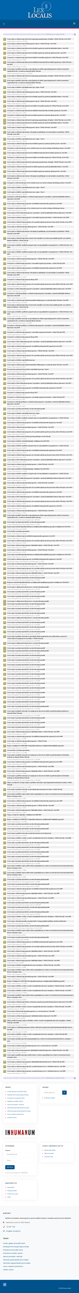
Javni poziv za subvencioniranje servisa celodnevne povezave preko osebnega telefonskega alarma (35, 208)
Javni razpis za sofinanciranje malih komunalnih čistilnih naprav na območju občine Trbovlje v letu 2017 (37, 364)
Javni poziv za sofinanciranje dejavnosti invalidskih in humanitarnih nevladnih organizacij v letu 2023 (37, 110)
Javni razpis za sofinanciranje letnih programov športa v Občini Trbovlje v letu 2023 (32, 92)
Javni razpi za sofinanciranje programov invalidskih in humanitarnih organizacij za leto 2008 (34, 762)
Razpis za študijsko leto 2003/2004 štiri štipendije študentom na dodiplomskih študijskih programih (35, 981)
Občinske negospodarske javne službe (19, 1111)
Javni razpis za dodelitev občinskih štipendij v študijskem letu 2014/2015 (28, 469)
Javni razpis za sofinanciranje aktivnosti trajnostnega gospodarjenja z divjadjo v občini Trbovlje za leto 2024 (39, 39)
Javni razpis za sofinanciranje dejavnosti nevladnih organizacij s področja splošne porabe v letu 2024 (36, 53)
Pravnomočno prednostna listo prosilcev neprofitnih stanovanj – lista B (27, 369)
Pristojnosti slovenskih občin (16, 1098)
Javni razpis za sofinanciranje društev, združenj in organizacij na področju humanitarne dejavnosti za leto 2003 (39, 1002)
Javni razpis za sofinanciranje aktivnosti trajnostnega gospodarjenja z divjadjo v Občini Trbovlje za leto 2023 (39, 76)
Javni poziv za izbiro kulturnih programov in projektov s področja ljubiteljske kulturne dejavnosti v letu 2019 (39, 289)
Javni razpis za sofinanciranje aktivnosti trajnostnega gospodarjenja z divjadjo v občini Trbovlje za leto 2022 (39, 120)
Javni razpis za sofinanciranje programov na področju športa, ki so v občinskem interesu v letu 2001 (36, 1066)
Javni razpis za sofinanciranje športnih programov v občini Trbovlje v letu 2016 (30, 427)
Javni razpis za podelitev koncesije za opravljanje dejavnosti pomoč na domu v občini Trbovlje (34, 789)
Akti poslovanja (49, 1153)
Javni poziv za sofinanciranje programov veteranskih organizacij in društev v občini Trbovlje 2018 (36, 332)
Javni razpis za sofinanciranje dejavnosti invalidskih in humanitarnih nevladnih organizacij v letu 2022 (37, 153)
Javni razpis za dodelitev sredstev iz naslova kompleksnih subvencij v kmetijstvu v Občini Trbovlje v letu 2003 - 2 (40, 986)
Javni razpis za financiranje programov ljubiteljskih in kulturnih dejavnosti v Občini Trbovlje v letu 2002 (37, 1050)
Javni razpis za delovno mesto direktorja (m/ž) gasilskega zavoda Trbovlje (29, 436)
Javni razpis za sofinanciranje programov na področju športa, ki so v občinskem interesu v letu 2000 (36, 1071)
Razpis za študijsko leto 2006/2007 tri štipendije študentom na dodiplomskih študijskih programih (35, 819)
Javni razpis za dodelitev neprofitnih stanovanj (20, 360)
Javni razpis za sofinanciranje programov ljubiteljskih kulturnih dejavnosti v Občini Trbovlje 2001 (36, 1062)
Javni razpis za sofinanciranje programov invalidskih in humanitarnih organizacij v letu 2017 (34, 388)
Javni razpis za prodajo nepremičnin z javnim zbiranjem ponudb (26, 408)
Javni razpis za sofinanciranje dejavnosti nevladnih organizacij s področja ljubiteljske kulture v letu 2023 (37, 96)
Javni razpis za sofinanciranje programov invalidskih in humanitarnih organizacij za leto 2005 (35, 942)
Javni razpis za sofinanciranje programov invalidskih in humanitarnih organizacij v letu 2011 (34, 559)
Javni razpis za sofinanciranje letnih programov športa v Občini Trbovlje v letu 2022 (32, 127)
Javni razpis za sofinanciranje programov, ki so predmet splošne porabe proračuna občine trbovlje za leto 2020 (39, 222)
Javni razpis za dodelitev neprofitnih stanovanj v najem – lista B (25, 187)
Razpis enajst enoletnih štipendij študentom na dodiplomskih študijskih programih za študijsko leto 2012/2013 (39, 526)
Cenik (9, 1197)
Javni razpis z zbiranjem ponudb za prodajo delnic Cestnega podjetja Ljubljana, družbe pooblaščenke (36, 921)
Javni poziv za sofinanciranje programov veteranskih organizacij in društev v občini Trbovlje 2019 (36, 263)
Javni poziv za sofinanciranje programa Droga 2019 (22, 279)
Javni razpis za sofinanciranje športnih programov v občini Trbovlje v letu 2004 (30, 976)
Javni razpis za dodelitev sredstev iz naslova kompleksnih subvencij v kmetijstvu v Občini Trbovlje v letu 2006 (39, 838)
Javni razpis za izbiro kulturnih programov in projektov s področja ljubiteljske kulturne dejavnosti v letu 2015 (39, 459)
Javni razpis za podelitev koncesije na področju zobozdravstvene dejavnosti (29, 833)
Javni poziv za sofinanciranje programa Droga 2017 (22, 392)
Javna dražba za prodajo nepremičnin (18, 531)
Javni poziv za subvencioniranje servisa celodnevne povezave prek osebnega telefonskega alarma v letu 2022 (38, 148)
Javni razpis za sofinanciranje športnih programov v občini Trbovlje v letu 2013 (30, 510)
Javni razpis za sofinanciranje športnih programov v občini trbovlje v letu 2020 (30, 226)
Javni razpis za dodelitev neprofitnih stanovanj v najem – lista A (25, 139)
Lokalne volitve (11, 1117)
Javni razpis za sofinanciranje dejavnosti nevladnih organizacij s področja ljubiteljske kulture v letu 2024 (37, 48)
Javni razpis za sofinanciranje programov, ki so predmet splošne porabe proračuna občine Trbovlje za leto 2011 (39, 568)
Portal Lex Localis (12, 1194)
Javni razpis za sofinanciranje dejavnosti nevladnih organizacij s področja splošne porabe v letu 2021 (36, 171)
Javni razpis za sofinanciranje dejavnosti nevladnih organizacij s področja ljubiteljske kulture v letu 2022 (37, 123)
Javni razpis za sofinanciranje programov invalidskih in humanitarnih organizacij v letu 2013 (34, 506)
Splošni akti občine (50, 1150)
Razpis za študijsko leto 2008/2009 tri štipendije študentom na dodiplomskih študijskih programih (35, 745)
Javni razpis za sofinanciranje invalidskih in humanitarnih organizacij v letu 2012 (31, 536)
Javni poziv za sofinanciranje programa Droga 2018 (22, 337)
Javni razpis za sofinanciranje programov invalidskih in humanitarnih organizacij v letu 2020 (34, 203)
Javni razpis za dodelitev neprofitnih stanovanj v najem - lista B (25, 87)
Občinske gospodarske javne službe (18, 1108)
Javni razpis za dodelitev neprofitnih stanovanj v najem (23, 413)
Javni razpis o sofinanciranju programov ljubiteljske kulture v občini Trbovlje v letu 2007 (33, 810)
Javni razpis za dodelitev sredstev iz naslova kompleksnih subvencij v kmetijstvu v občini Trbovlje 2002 (37, 1034)
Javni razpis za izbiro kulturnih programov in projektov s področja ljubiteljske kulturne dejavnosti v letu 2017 (39, 383)
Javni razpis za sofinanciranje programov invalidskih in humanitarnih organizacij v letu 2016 (34, 422)
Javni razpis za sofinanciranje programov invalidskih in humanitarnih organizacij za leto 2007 (35, 801)
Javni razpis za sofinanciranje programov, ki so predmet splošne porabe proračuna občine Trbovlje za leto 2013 (39, 501)
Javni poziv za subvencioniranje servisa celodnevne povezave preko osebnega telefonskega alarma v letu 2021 (39, 183)
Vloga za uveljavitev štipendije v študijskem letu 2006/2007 (24, 815)
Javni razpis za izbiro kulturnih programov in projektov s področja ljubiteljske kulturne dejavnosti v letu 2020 (39, 213)
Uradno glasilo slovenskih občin (17, 1091)
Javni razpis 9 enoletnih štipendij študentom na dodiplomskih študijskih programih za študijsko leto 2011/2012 (39, 554)
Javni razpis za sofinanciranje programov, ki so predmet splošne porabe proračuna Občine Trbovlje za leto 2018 (40, 355)
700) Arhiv (16, 34)
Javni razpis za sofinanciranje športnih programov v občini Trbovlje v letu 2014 (30, 483)
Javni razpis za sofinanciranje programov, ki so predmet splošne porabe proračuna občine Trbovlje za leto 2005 (39, 946)
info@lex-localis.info (13, 1231)
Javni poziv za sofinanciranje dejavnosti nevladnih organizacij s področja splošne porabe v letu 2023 (36, 115)
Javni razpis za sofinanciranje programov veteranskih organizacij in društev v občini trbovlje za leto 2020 (38, 217)
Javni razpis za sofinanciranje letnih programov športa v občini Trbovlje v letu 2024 (31, 43)
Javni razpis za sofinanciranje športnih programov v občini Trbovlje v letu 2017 (30, 374)
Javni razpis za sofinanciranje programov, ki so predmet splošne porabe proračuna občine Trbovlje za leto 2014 (39, 487)
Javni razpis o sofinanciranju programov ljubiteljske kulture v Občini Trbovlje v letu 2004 (33, 960)
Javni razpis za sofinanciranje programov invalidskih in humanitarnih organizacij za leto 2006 (35, 889)
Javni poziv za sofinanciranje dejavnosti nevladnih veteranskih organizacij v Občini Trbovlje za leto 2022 (38, 157)
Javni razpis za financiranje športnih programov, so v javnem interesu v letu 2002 (31, 1011)
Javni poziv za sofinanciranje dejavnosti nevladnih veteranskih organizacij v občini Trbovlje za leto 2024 (37, 57)
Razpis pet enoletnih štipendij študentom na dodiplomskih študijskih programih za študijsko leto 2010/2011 (38, 582)
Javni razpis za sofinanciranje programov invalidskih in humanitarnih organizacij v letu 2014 (34, 492)
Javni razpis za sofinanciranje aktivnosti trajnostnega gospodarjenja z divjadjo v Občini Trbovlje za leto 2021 (39, 162)
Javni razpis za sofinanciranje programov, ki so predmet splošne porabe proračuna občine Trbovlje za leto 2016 (39, 432)
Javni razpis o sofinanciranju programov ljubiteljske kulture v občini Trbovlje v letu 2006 (33, 893)
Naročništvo (11, 1187)
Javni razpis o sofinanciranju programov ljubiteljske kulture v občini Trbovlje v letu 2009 (33, 731)
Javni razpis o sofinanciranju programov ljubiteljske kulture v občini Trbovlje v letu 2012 (33, 545)
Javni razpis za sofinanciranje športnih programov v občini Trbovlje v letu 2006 (30, 898)
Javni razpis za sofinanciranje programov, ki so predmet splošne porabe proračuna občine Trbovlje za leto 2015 (39, 455)
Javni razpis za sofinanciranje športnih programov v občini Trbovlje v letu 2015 (30, 464)
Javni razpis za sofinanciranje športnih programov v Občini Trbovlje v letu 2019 (30, 259)
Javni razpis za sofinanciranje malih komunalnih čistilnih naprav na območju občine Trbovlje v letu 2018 (37, 300)
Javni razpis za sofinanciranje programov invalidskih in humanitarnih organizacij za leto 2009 (35, 736)
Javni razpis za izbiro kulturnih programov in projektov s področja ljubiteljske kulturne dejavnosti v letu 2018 (39, 341)
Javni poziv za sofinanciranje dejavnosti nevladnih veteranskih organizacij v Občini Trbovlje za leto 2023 (38, 106)
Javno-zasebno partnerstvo (15, 1114)
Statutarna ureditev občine (15, 1101)
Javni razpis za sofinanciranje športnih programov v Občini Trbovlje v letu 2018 (30, 351)
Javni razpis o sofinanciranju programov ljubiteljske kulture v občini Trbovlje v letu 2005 (33, 951)
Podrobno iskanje (49, 1098)
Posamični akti (48, 1157)
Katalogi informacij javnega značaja (17, 1095)
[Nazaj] (75, 34)
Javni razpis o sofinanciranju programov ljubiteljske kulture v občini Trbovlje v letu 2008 (33, 771)
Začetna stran (8, 34)
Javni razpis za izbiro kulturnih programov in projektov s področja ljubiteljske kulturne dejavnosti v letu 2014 (39, 478)
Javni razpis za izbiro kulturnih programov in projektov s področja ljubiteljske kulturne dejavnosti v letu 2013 (39, 496)
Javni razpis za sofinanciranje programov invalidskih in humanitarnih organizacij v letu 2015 (34, 450)
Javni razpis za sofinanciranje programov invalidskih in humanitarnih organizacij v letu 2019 (34, 268)
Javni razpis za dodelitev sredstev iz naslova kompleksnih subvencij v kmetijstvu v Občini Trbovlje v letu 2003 (39, 990)
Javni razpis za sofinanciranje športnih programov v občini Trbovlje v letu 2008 (30, 766)
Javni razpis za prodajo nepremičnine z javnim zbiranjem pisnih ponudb (28, 884)
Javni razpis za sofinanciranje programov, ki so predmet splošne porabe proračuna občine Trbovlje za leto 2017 (39, 378)
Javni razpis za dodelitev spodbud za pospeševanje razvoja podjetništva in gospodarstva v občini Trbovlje (38, 418)
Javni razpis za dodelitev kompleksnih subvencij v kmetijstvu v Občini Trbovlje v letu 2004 (33, 965)
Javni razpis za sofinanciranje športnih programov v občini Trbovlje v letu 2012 (30, 550)
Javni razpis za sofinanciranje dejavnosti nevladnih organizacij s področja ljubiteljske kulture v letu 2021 (37, 166)
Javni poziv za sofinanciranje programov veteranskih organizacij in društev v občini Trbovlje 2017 (36, 397)
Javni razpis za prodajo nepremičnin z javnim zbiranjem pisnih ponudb (28, 650)
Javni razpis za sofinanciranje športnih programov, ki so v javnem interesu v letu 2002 (32, 1045)
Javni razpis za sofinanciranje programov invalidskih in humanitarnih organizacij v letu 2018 (34, 346)
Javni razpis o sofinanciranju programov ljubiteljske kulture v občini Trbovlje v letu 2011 (33, 573)
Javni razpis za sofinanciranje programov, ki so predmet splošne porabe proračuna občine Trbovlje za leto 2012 (39, 540)
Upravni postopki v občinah (15, 1105)
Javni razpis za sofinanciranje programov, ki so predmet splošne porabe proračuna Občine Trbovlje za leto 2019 (40, 284)
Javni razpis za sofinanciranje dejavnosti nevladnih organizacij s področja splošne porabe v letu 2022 (36, 143)
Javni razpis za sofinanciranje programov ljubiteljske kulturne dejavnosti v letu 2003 (32, 1016)
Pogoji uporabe (12, 1191)
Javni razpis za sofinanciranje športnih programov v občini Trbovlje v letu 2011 (30, 564)
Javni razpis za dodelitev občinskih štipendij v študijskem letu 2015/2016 (28, 441)
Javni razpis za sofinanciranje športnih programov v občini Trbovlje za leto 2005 (30, 956)
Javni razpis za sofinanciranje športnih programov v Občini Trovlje (27, 741)
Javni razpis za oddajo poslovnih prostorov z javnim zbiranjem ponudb (28, 587)
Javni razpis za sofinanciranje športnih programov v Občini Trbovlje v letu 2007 (30, 805)
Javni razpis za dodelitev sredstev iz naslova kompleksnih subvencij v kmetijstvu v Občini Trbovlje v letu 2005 (39, 916)
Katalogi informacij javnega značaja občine (32, 34)
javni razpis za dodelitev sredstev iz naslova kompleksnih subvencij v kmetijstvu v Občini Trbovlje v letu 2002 (39, 1006)
